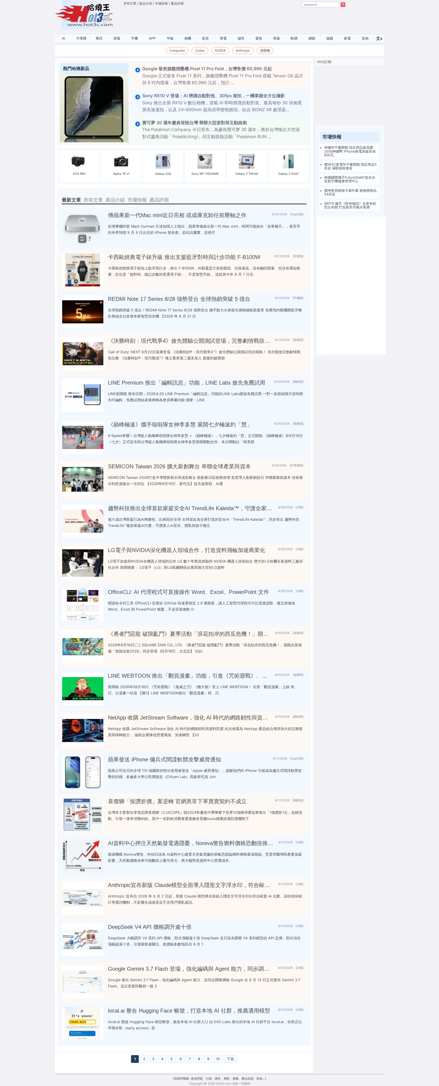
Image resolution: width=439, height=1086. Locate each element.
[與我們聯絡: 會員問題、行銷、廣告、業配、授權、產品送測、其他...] (219, 1078)
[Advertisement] (234, 18)
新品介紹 (145, 3)
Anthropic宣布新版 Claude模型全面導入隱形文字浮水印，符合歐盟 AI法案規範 (191, 885)
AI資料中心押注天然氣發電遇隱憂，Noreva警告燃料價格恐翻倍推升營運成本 (191, 843)
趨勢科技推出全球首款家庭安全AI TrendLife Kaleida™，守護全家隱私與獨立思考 (191, 508)
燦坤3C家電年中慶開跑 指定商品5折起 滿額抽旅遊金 (350, 166)
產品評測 (177, 3)
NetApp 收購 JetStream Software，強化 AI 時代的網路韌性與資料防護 (189, 717)
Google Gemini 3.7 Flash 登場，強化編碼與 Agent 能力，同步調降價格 (191, 969)
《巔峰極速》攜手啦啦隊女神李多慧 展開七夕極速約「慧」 (180, 424)
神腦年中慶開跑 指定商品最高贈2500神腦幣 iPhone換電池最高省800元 (350, 151)
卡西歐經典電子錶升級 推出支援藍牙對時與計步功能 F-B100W (184, 257)
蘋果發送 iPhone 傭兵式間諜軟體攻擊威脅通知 (164, 759)
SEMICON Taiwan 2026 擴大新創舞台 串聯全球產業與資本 (179, 466)
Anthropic (243, 50)
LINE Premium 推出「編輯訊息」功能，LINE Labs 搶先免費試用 (186, 383)
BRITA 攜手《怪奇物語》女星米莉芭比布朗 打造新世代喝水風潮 (350, 205)
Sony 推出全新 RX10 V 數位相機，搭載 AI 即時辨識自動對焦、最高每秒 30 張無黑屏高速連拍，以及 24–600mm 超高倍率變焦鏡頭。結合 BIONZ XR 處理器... (222, 102)
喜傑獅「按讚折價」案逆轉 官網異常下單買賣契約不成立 (177, 801)
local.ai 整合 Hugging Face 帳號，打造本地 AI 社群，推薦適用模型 (189, 1011)
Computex (177, 50)
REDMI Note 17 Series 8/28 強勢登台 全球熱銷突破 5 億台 (179, 299)
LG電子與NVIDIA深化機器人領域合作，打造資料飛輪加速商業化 (186, 550)
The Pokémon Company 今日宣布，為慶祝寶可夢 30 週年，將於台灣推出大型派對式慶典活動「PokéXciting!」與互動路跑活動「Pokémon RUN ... (221, 129)
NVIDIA (220, 50)
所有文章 (129, 3)
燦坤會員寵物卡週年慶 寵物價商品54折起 (350, 192)
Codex (200, 50)
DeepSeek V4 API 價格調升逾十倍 (150, 927)
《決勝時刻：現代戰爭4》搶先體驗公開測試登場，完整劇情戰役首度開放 (189, 341)
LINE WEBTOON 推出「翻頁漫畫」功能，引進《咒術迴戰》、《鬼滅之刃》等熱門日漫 (189, 676)
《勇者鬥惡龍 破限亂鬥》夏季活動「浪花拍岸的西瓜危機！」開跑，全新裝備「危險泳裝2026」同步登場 (189, 634)
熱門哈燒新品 (76, 68)
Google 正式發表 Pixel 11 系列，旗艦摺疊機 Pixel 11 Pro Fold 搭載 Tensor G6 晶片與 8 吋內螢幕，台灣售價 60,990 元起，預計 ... (222, 75)
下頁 (230, 1059)
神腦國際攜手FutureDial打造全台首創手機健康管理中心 (349, 179)
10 (218, 1059)
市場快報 (161, 3)
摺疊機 (265, 50)
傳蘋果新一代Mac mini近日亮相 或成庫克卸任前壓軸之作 (177, 215)
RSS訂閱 (324, 62)
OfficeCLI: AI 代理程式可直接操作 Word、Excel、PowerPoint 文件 (188, 592)
